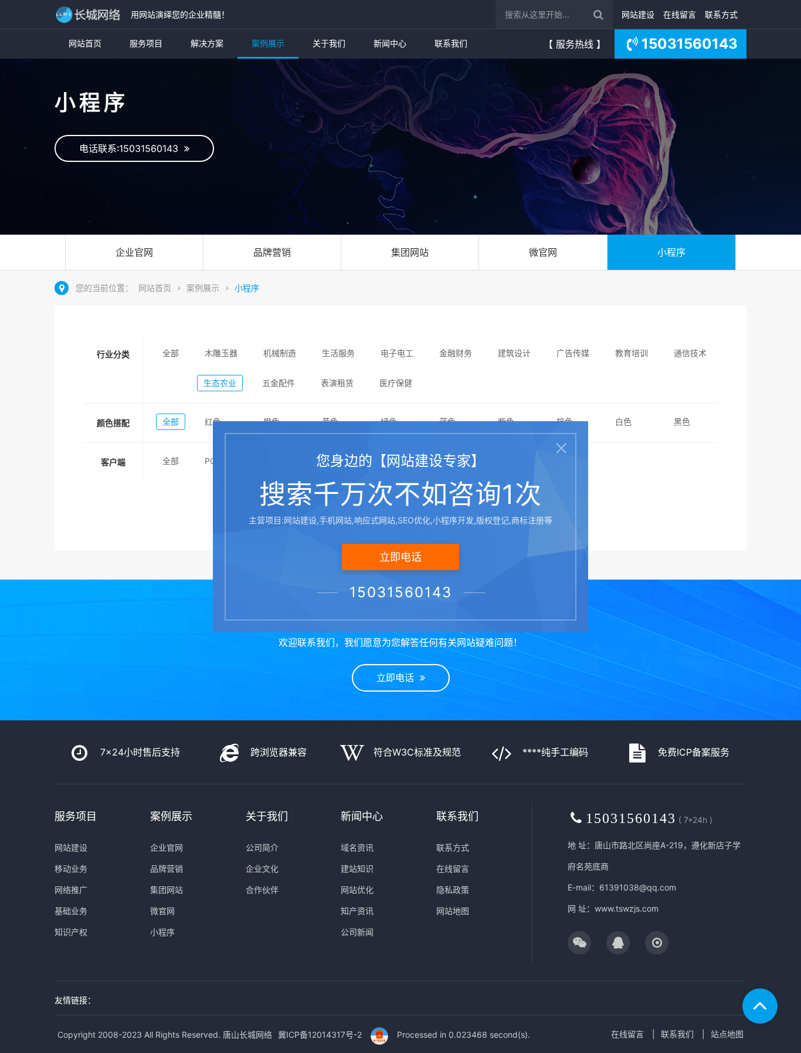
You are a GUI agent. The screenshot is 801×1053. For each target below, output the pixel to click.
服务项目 (146, 43)
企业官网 (134, 252)
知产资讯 (357, 911)
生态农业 (219, 383)
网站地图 (452, 911)
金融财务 (455, 353)
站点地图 (727, 1034)
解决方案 (207, 43)
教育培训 (631, 353)
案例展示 (268, 43)
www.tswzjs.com (627, 908)
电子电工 (397, 353)
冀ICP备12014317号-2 (320, 1035)
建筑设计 (514, 353)
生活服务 (338, 353)
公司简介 (262, 847)
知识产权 (71, 932)
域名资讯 (357, 847)
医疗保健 (395, 383)
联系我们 (451, 43)
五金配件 (278, 383)
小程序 (671, 252)
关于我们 (329, 43)
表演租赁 (337, 383)
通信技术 (690, 353)
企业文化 (262, 868)
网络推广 (71, 890)
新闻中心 (390, 43)
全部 (170, 353)
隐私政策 (452, 890)
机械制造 (279, 353)
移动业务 (71, 868)
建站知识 (357, 868)
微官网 (543, 252)
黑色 (682, 421)
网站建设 (638, 14)
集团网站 (410, 252)
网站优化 (357, 890)
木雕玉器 (221, 353)
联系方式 (721, 14)
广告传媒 (572, 353)
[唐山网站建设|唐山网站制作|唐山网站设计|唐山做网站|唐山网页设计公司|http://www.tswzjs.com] (90, 14)
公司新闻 (357, 932)
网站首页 (85, 43)
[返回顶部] (760, 1006)
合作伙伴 (262, 890)
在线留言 (679, 14)
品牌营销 (272, 252)
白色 (623, 421)
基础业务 (71, 911)
